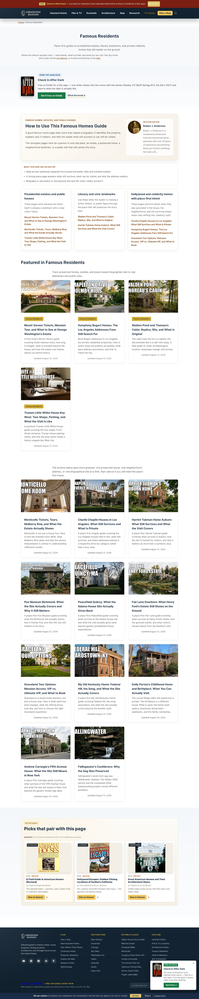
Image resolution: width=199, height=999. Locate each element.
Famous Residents (160, 951)
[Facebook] (38, 961)
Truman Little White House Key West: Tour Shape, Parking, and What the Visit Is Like (45, 241)
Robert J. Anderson (154, 126)
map (98, 58)
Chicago (94, 947)
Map (122, 13)
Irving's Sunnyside (129, 959)
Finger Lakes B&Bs (129, 974)
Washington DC (98, 955)
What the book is (76, 95)
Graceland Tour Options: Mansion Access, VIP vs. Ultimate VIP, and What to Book (152, 241)
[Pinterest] (31, 961)
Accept (135, 996)
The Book (149, 13)
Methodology (66, 967)
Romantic (92, 13)
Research (134, 13)
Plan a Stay (165, 13)
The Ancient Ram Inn (130, 963)
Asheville (95, 963)
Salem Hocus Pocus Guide (133, 939)
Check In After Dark (51, 80)
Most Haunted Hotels (70, 943)
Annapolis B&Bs (128, 947)
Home (21, 22)
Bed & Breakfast (159, 959)
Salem (94, 959)
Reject (148, 996)
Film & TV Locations (160, 943)
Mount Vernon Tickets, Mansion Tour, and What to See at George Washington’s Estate (45, 221)
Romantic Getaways (69, 955)
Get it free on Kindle (51, 95)
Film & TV (77, 13)
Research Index (67, 963)
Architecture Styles (160, 947)
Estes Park (95, 971)
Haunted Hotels (58, 13)
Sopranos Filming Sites (131, 967)
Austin (94, 967)
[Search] (175, 13)
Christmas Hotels (68, 951)
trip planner (61, 58)
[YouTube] (23, 961)
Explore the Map (68, 959)
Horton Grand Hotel (129, 971)
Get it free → (154, 4)
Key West (95, 951)
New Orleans (96, 939)
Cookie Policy (160, 996)
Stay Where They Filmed (71, 947)
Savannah (95, 943)
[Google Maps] (53, 961)
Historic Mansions (159, 955)
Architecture (108, 13)
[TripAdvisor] (46, 961)
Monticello (125, 951)
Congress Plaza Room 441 (132, 955)
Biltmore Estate (128, 943)
